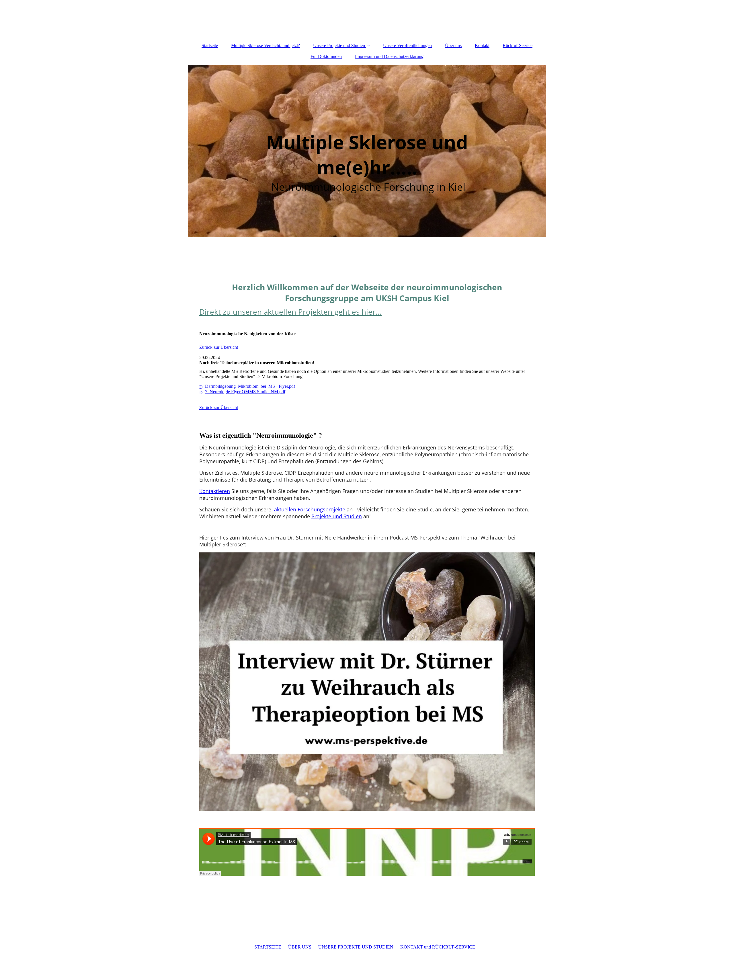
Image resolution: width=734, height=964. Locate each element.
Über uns (453, 45)
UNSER (356, 946)
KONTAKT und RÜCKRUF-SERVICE (437, 946)
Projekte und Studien (336, 516)
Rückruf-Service (517, 45)
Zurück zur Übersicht (218, 347)
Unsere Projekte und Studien (339, 45)
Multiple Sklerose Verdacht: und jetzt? (265, 45)
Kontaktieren (214, 491)
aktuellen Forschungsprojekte (309, 509)
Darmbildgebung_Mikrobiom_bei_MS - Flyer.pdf (250, 386)
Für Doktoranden (326, 56)
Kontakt (482, 45)
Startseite (210, 45)
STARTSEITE (267, 946)
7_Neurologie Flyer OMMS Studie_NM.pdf (245, 391)
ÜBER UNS (299, 946)
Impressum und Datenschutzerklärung (389, 56)
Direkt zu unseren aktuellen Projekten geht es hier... (290, 312)
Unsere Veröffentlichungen (407, 45)
